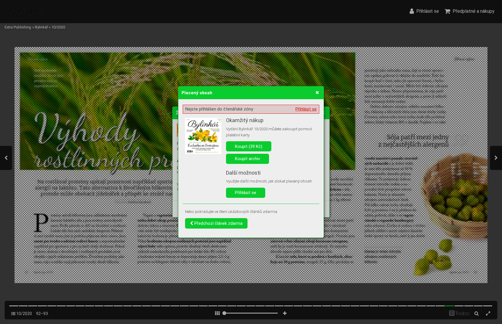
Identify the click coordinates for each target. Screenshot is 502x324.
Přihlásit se (306, 109)
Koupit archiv (247, 158)
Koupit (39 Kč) (248, 146)
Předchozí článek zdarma (218, 223)
